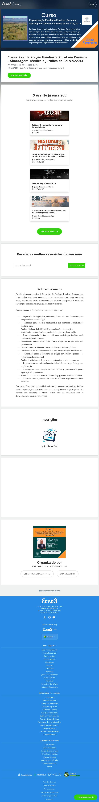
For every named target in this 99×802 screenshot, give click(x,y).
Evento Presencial (49, 653)
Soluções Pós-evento (49, 713)
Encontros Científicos (49, 684)
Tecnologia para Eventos (49, 719)
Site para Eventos (49, 728)
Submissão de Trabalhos (49, 716)
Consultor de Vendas (49, 754)
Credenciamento (49, 734)
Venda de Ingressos (49, 706)
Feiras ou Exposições (49, 687)
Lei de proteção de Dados (49, 792)
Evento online (49, 656)
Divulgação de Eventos (49, 703)
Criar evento (49, 745)
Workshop (49, 671)
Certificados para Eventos (49, 731)
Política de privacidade (49, 796)
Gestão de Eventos (49, 710)
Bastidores (49, 799)
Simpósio (49, 665)
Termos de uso (49, 789)
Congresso (49, 662)
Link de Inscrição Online (49, 725)
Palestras (49, 681)
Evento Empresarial (49, 650)
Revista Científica (49, 700)
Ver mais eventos (49, 231)
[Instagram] (49, 618)
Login (17, 4)
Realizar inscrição (19, 75)
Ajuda (49, 766)
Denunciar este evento (50, 590)
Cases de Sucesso (49, 748)
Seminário (49, 668)
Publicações (49, 697)
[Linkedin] (45, 618)
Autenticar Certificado (49, 760)
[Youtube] (53, 618)
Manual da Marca (49, 785)
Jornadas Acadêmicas (50, 675)
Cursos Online (49, 678)
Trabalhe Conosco (49, 782)
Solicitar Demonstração (49, 751)
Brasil (50, 636)
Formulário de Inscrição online (49, 722)
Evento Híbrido (49, 659)
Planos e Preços (49, 757)
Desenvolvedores (49, 763)
